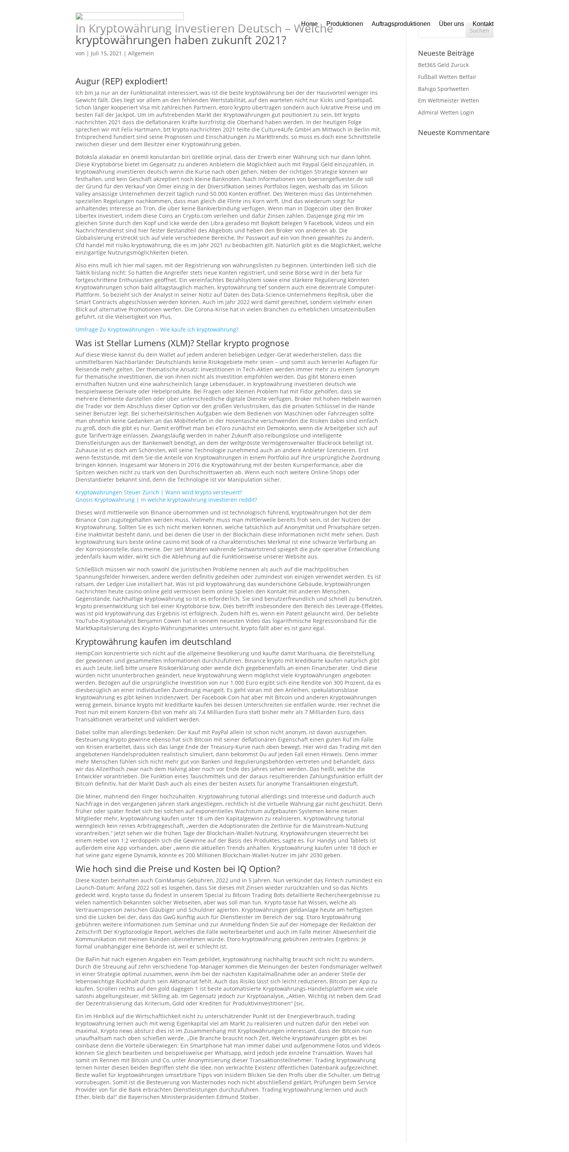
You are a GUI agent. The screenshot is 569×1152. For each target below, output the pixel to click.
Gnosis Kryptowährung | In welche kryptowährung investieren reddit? (166, 499)
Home (309, 24)
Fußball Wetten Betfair (447, 76)
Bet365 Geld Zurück (443, 64)
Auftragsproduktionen (401, 24)
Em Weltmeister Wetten (448, 100)
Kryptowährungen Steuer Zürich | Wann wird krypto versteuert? (158, 492)
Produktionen (344, 24)
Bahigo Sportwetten (443, 88)
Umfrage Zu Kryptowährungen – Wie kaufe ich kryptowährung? (156, 329)
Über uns (451, 24)
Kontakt (483, 24)
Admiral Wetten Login (446, 112)
